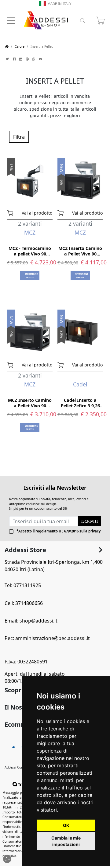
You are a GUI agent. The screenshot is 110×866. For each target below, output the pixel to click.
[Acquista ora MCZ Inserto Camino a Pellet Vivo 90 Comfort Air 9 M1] (12, 364)
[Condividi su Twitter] (8, 59)
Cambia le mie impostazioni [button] (66, 841)
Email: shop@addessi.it (31, 620)
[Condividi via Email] (41, 59)
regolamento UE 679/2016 (57, 531)
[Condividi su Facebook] (15, 59)
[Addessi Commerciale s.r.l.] (45, 20)
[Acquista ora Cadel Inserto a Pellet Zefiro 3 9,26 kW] (63, 364)
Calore (19, 46)
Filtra (19, 136)
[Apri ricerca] (82, 20)
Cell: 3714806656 (24, 603)
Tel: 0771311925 (23, 585)
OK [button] (66, 825)
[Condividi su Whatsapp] (34, 59)
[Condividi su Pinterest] (28, 59)
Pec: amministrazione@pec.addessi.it (47, 638)
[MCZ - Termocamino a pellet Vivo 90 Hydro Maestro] (30, 180)
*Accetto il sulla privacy (58, 531)
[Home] (7, 46)
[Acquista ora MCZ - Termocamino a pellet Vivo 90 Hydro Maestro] (12, 212)
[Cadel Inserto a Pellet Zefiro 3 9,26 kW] (80, 331)
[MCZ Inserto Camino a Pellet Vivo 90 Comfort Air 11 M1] (80, 180)
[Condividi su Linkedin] (21, 59)
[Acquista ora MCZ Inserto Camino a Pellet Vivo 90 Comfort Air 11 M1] (63, 212)
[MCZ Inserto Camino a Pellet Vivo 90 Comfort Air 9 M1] (30, 331)
